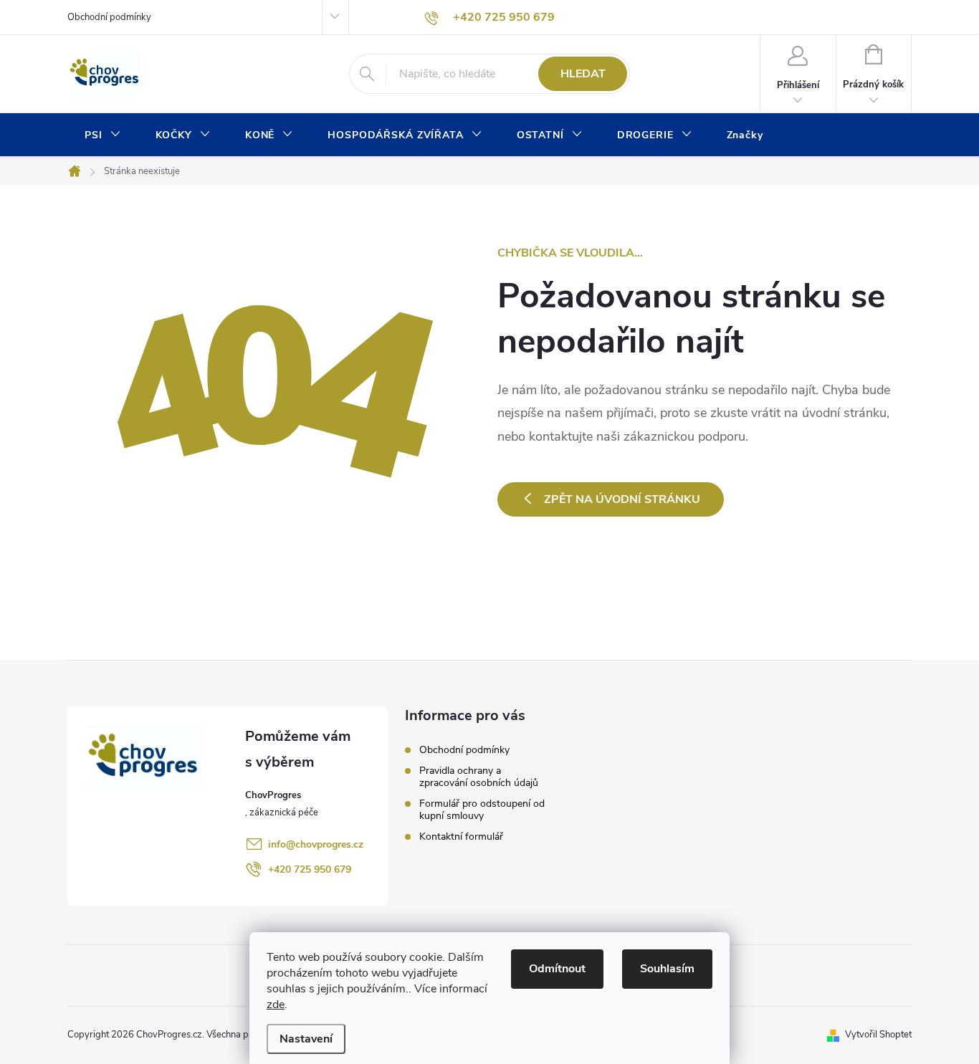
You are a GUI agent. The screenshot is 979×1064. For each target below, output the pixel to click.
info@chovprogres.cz (315, 844)
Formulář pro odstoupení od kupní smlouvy (482, 810)
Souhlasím (667, 969)
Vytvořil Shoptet (878, 1034)
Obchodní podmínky (109, 17)
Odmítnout (557, 969)
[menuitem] (102, 135)
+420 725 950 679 (309, 869)
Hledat (583, 74)
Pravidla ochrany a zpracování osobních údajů (478, 777)
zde (276, 1004)
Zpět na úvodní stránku (622, 499)
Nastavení (306, 1039)
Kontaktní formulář (461, 836)
